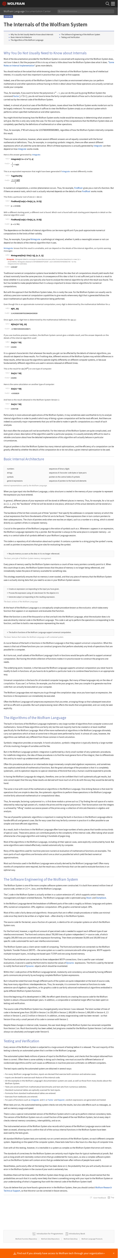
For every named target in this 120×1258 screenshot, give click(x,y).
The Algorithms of (27, 40)
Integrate (98, 145)
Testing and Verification (70, 37)
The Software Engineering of (80, 34)
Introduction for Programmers (50, 1233)
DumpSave (101, 897)
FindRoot (78, 188)
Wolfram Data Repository (50, 1239)
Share (88, 897)
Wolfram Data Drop (71, 1239)
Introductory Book (77, 1233)
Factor (16, 96)
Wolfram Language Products (92, 1239)
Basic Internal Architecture (21, 37)
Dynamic (70, 962)
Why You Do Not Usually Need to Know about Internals (32, 34)
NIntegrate (35, 239)
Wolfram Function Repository (26, 1239)
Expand (61, 1100)
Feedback (99, 1197)
